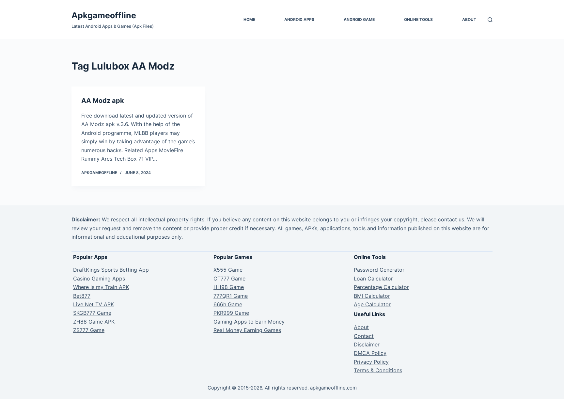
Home (249, 19)
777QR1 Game (230, 296)
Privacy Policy (371, 362)
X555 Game (228, 269)
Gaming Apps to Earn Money (249, 321)
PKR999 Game (231, 313)
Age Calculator (372, 304)
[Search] (490, 19)
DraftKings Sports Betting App (111, 269)
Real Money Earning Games (247, 330)
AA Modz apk (102, 100)
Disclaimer (367, 344)
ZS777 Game (88, 330)
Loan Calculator (373, 278)
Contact (364, 336)
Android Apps (299, 19)
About (469, 19)
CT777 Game (229, 278)
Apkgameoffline (103, 15)
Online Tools (418, 19)
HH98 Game (228, 287)
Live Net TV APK (93, 304)
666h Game (227, 304)
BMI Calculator (372, 296)
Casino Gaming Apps (99, 278)
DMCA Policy (370, 353)
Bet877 (81, 296)
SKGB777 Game (92, 313)
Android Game (359, 19)
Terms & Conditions (378, 370)
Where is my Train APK (101, 287)
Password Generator (379, 269)
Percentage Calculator (381, 287)
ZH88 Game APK (94, 321)
